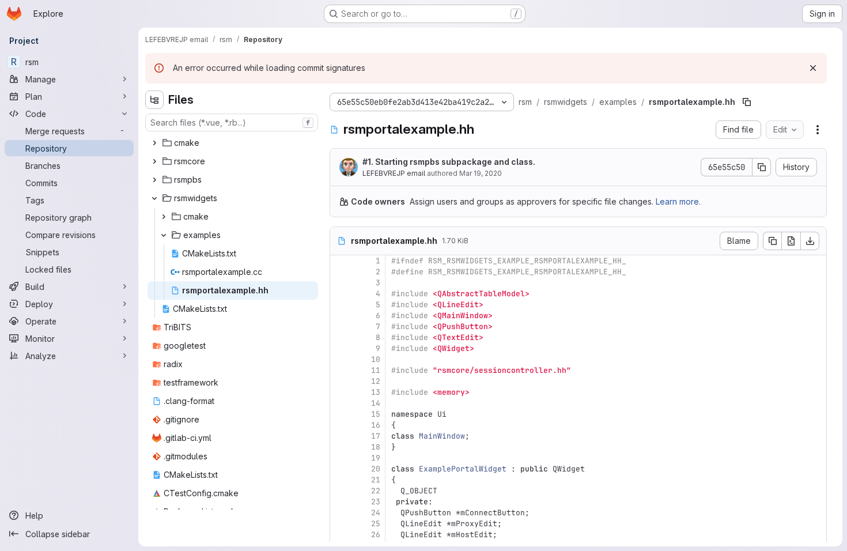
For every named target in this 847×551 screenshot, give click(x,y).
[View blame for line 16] (340, 425)
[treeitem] (233, 143)
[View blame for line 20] (340, 468)
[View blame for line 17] (340, 436)
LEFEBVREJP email (393, 173)
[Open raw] (791, 241)
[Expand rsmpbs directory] (154, 180)
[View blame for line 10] (340, 359)
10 (375, 359)
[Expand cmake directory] (154, 143)
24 (375, 513)
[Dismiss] (813, 68)
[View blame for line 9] (340, 348)
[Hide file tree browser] (154, 99)
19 (375, 458)
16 (375, 425)
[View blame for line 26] (340, 534)
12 (375, 381)
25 (375, 524)
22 (375, 491)
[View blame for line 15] (340, 414)
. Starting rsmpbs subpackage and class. (448, 162)
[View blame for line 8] (340, 337)
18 (375, 447)
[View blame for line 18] (340, 446)
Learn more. (678, 201)
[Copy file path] (747, 102)
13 (375, 392)
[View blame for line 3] (340, 282)
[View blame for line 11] (340, 370)
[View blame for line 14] (340, 403)
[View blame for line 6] (340, 315)
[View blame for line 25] (340, 523)
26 (375, 534)
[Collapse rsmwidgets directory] (154, 198)
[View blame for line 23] (340, 501)
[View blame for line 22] (340, 490)
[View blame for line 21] (340, 479)
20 (375, 469)
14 (375, 403)
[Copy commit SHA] (762, 167)
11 (375, 370)
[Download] (810, 241)
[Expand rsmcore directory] (154, 161)
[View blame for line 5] (340, 304)
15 (375, 414)
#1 (366, 162)
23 (375, 502)
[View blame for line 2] (340, 271)
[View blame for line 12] (340, 381)
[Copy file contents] (772, 241)
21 (375, 480)
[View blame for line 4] (340, 293)
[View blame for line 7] (340, 326)
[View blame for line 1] (340, 260)
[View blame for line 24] (340, 512)
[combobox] (231, 122)
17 (375, 436)
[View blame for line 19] (340, 457)
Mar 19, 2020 (480, 173)
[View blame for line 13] (340, 392)
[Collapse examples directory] (164, 235)
